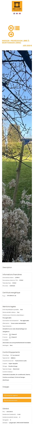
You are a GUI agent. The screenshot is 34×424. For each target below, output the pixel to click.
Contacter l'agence (12, 395)
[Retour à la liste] (17, 28)
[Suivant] (11, 34)
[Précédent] (11, 27)
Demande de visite (11, 400)
